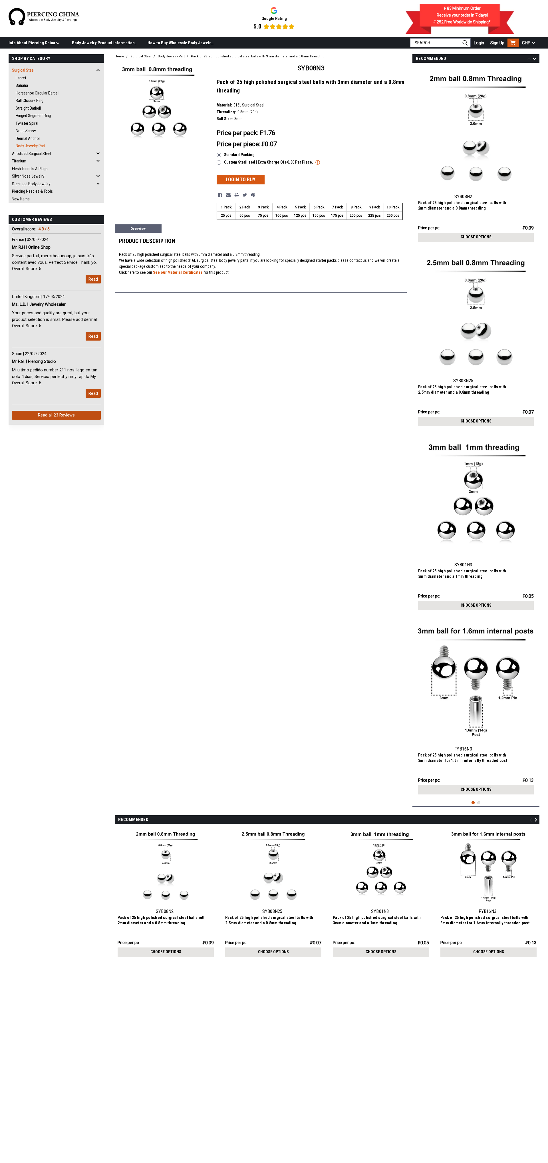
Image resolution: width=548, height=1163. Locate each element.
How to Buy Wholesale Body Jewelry (180, 42)
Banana (22, 85)
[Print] (236, 195)
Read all (56, 415)
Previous (529, 59)
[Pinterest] (253, 195)
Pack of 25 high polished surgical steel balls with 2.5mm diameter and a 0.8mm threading (462, 390)
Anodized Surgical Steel (31, 153)
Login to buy (240, 179)
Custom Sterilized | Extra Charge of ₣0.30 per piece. (269, 162)
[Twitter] (245, 195)
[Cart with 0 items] (513, 43)
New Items (21, 199)
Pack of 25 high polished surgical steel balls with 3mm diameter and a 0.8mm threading (258, 56)
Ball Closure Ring (29, 100)
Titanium (19, 161)
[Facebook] (220, 195)
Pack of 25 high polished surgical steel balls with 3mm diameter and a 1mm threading (462, 574)
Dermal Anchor (28, 138)
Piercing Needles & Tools (32, 191)
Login (479, 42)
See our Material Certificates (178, 272)
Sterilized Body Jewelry (31, 183)
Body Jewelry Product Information (103, 42)
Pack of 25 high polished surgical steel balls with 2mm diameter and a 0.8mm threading (462, 205)
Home (119, 56)
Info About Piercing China (32, 42)
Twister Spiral (27, 123)
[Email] (228, 195)
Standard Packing (239, 154)
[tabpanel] (476, 156)
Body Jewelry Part (30, 145)
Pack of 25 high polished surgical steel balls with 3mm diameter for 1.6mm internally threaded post (462, 758)
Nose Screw (26, 130)
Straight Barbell (28, 108)
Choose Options (476, 237)
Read (93, 279)
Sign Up (497, 42)
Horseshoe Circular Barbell (37, 93)
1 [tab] (473, 802)
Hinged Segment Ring (33, 115)
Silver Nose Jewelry (28, 176)
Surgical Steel (23, 70)
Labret (21, 78)
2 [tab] (478, 802)
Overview (138, 228)
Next (534, 59)
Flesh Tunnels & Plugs (30, 168)
